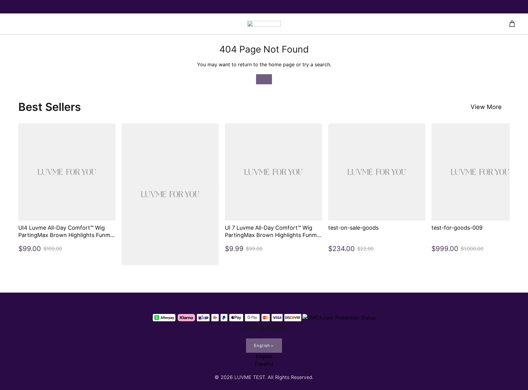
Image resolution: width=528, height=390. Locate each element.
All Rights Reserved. (291, 377)
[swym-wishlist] (129, 23)
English (262, 345)
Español (264, 364)
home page (282, 64)
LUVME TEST (249, 377)
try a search (316, 64)
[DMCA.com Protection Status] (339, 317)
